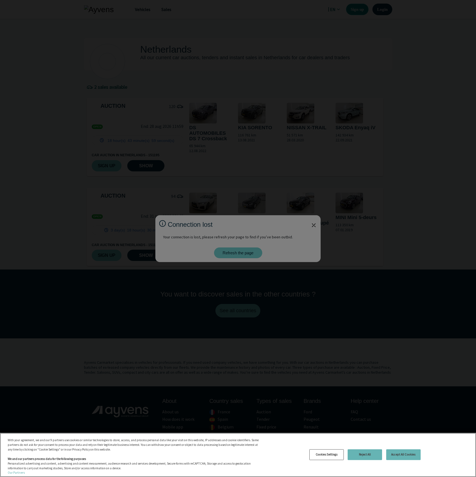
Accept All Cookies (403, 454)
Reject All (365, 454)
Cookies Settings (327, 454)
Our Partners (16, 473)
